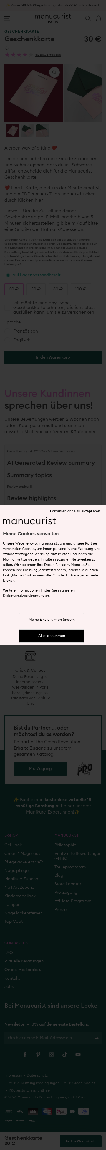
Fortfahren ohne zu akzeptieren (75, 511)
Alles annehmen (51, 636)
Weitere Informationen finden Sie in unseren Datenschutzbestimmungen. (39, 593)
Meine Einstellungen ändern (52, 619)
